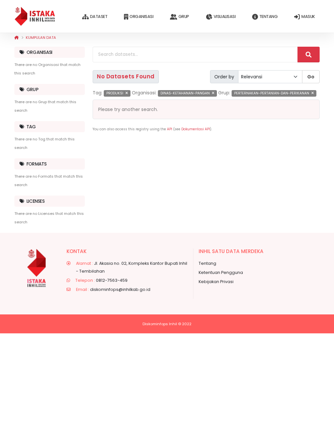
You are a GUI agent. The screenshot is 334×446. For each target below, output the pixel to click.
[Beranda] (16, 37)
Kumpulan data (41, 37)
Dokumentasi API (195, 129)
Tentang (268, 16)
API (169, 129)
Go (310, 76)
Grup (183, 16)
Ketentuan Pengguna (221, 272)
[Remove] (127, 93)
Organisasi (141, 16)
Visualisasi (225, 16)
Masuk (308, 16)
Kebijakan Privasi (216, 281)
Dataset (99, 16)
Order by (224, 76)
